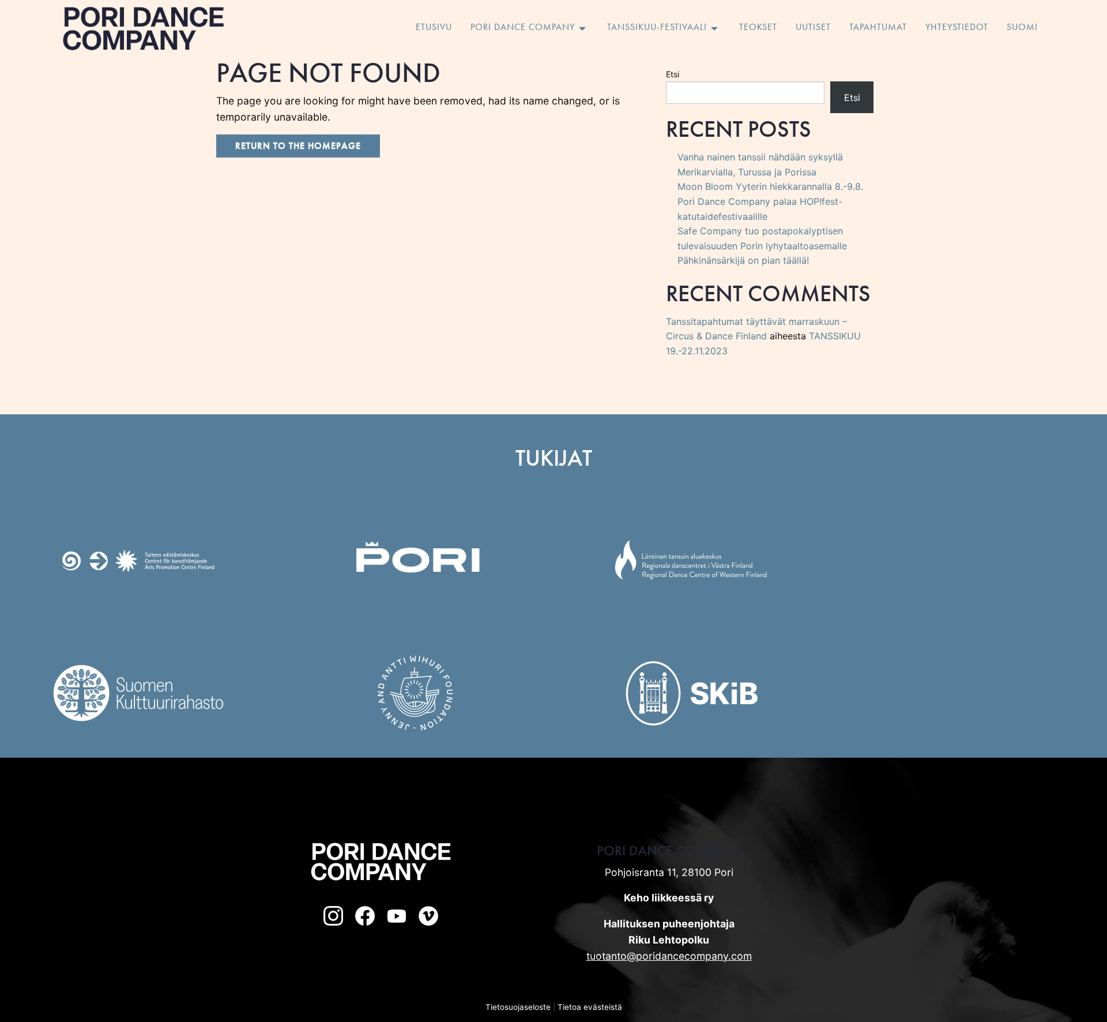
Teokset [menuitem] (758, 28)
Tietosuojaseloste (518, 1007)
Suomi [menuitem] (1022, 28)
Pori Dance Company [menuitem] (522, 28)
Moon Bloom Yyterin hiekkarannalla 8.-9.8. (770, 186)
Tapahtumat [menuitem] (878, 28)
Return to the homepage (298, 146)
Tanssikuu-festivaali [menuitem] (657, 28)
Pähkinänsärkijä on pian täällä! (743, 260)
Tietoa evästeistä (590, 1007)
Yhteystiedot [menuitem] (956, 28)
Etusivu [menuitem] (434, 28)
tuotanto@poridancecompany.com (669, 956)
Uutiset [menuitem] (813, 28)
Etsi (672, 74)
